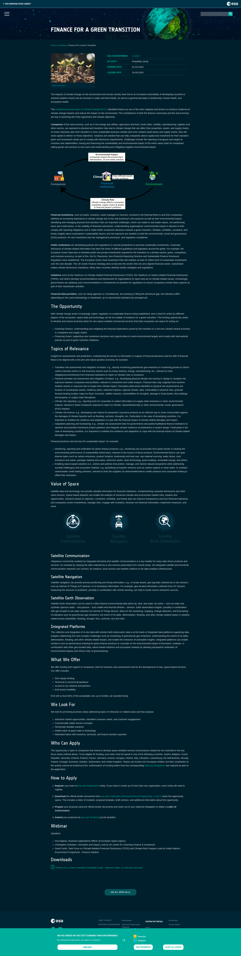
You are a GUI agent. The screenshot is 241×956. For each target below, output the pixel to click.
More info (87, 947)
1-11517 (136, 56)
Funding (62, 45)
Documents (173, 920)
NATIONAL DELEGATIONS (109, 925)
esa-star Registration (88, 785)
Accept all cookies (173, 947)
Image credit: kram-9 (59, 85)
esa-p (147, 927)
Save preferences (143, 947)
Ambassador (127, 920)
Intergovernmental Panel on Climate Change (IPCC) (81, 109)
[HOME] (57, 921)
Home (53, 45)
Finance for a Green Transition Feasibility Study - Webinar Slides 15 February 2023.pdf (98, 867)
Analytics (142, 940)
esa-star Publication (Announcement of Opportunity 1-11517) (131, 796)
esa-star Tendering (90, 817)
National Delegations (155, 765)
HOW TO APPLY (105, 920)
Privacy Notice (174, 925)
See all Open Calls (120, 892)
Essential (142, 936)
